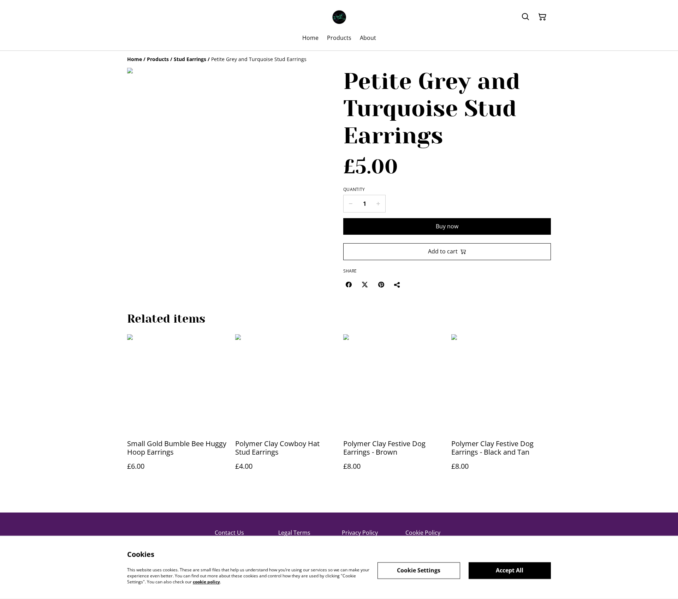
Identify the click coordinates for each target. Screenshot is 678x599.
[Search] (525, 17)
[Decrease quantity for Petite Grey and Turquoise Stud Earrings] (350, 203)
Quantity (354, 189)
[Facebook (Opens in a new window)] (348, 284)
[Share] (397, 284)
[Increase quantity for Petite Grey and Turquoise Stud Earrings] (378, 203)
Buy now (447, 226)
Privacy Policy (360, 533)
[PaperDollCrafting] (339, 17)
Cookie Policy (422, 533)
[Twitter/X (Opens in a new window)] (364, 284)
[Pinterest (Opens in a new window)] (381, 284)
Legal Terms (294, 533)
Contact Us (229, 533)
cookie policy (206, 582)
